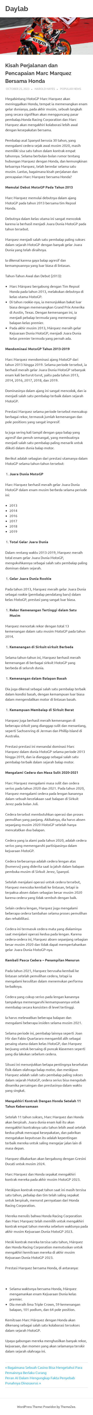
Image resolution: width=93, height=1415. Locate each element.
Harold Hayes (45, 88)
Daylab (16, 9)
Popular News (70, 88)
